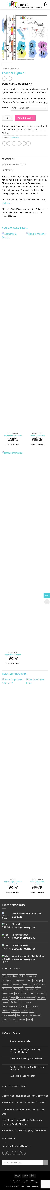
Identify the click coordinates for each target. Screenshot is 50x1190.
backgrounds (19, 981)
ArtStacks (6, 1103)
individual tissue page (26, 998)
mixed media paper (10, 1006)
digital (38, 989)
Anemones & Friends (13, 436)
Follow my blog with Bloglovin (16, 1146)
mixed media (26, 1002)
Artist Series (31, 976)
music (22, 1006)
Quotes (24, 1011)
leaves (5, 1002)
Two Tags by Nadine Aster (22, 1076)
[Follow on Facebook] (4, 1153)
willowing (21, 1019)
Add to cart (25, 118)
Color (35, 985)
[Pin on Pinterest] (23, 143)
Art (4, 976)
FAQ (36, 1182)
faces (17, 993)
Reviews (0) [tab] (7, 170)
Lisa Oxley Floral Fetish (37, 883)
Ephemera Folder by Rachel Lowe (26, 1058)
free (31, 993)
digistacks (29, 989)
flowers (24, 993)
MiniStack (14, 1002)
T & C (31, 1182)
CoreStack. (7, 989)
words (29, 1019)
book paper (37, 981)
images (13, 998)
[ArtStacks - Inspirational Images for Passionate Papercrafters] (24, 4)
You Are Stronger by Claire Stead (30, 1130)
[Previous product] (10, 78)
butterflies (6, 985)
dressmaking (8, 993)
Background (7, 981)
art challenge (12, 976)
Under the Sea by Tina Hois (15, 1124)
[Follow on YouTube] (23, 1153)
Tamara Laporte (9, 1015)
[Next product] (4, 78)
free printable (40, 993)
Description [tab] (8, 159)
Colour (41, 985)
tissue (25, 1015)
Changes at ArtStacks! (20, 1041)
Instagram (41, 998)
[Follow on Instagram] (9, 1153)
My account (15, 1181)
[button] (3, 4)
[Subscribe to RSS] (19, 1153)
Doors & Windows (37, 436)
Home (4, 69)
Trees (5, 1019)
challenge (26, 985)
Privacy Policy (20, 1182)
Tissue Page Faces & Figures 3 (13, 883)
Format (5, 108)
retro (31, 1011)
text (18, 1015)
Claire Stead (8, 1096)
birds (29, 981)
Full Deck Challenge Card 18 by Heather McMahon (25, 1050)
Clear (45, 103)
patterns (35, 1006)
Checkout (34, 1181)
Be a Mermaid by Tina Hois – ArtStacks (20, 1120)
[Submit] (45, 1162)
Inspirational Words (13, 655)
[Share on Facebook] (9, 143)
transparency (35, 1015)
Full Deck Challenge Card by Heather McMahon (28, 1068)
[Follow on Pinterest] (14, 1153)
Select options (13, 444)
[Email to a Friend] (19, 143)
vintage (12, 1019)
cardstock (17, 985)
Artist (22, 976)
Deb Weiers (18, 989)
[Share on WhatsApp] (4, 143)
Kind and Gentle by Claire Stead (32, 1096)
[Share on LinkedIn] (28, 143)
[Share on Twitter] (14, 143)
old (28, 1006)
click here (6, 203)
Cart (25, 1181)
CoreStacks (14, 69)
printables (15, 1011)
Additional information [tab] (14, 165)
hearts (5, 998)
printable (6, 1011)
